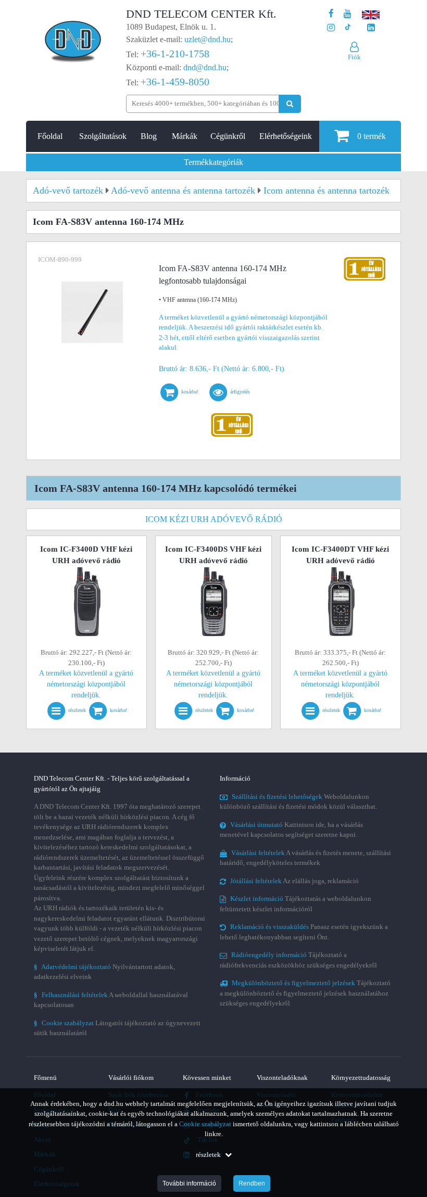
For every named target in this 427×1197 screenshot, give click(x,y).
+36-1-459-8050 (175, 81)
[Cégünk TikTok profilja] (347, 28)
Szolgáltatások (103, 136)
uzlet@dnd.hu (207, 39)
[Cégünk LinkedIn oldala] (371, 28)
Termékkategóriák (213, 162)
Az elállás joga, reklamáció (294, 881)
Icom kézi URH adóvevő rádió (213, 519)
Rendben (251, 1183)
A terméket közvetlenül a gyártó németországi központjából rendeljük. (86, 684)
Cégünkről (227, 136)
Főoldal (49, 136)
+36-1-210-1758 (175, 53)
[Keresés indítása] (290, 104)
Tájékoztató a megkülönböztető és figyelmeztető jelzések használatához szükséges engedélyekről (305, 993)
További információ (189, 1183)
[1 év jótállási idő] (232, 415)
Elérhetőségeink (285, 136)
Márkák (184, 136)
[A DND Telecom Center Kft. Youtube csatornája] (347, 14)
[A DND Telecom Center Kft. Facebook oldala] (331, 14)
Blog (149, 136)
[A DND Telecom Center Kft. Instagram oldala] (331, 28)
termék (371, 136)
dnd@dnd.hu (205, 67)
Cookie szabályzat (205, 1124)
